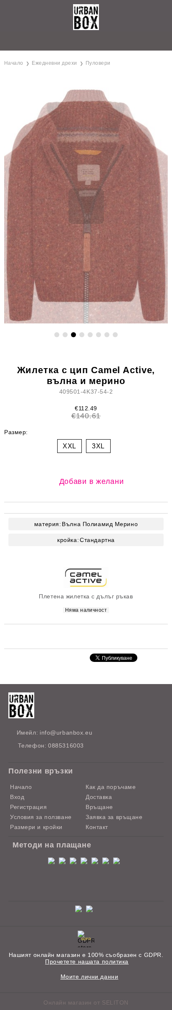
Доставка (99, 797)
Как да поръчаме (111, 787)
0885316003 (66, 745)
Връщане (99, 807)
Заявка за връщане (114, 817)
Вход (17, 797)
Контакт (97, 827)
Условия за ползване (41, 817)
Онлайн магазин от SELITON (86, 1002)
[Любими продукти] (76, 41)
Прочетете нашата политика (87, 961)
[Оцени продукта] (94, 636)
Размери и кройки (36, 827)
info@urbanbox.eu (66, 732)
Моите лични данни (90, 976)
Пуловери (98, 63)
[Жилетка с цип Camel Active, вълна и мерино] (86, 321)
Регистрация (28, 807)
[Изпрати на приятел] (73, 636)
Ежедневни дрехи (54, 63)
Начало (13, 63)
